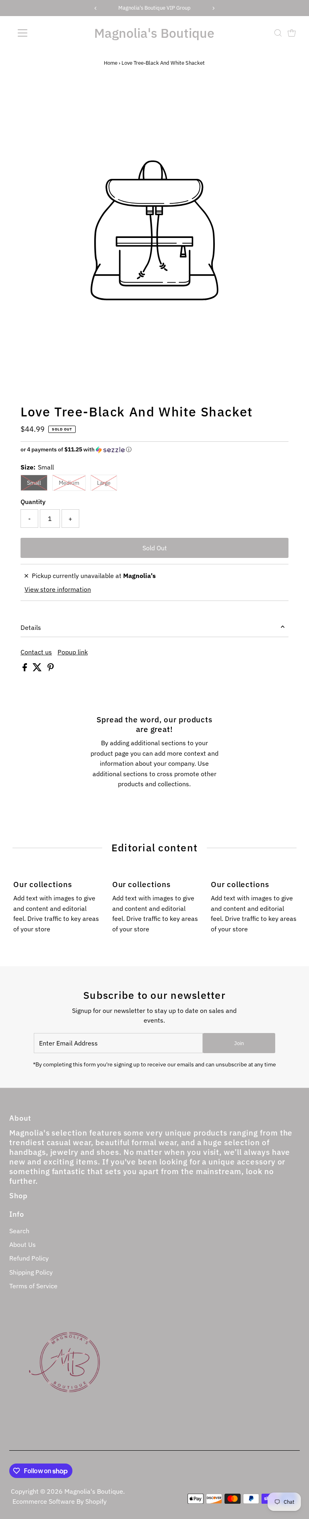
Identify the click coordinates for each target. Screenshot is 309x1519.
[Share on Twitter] (38, 669)
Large (104, 482)
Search (19, 1231)
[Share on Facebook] (26, 669)
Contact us (36, 652)
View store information (58, 589)
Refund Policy (29, 1258)
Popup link (73, 652)
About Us (22, 1244)
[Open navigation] (46, 33)
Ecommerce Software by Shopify (59, 1501)
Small (34, 482)
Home (110, 62)
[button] (154, 449)
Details (31, 627)
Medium (69, 482)
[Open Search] (278, 33)
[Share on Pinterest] (50, 669)
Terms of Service (33, 1286)
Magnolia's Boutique (154, 33)
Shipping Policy (31, 1272)
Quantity (33, 502)
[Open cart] (292, 33)
